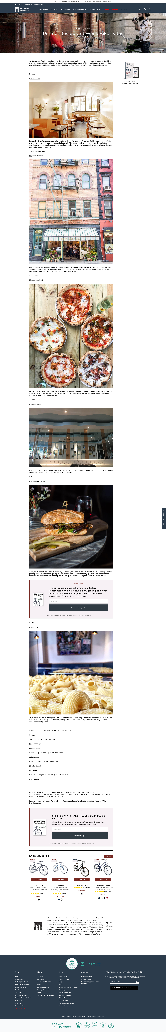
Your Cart (18, 990)
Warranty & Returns (65, 992)
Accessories (65, 9)
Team (39, 992)
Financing (62, 990)
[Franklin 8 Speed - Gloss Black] (104, 898)
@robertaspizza (36, 280)
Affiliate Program (64, 998)
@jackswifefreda (36, 156)
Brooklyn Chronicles (43, 990)
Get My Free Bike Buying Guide (124, 987)
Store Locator (95, 9)
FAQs (61, 984)
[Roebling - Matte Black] (39, 899)
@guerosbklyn (35, 744)
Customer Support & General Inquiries (90, 982)
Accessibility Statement (66, 1003)
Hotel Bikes (18, 1003)
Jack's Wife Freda (79, 801)
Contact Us (28, 4)
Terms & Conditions (65, 995)
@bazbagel (34, 779)
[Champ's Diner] (71, 437)
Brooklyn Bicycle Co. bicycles (54, 796)
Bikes (16, 976)
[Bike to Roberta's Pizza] (71, 336)
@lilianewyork (35, 627)
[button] (35, 893)
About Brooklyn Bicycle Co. (45, 995)
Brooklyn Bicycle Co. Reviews (24, 998)
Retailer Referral (64, 1000)
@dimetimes (35, 78)
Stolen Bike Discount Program (68, 987)
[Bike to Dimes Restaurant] (71, 110)
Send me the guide (78, 608)
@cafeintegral (35, 766)
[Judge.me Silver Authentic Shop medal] (95, 1025)
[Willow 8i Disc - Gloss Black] (82, 894)
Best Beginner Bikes (21, 981)
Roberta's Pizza (92, 801)
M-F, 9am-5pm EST (87, 976)
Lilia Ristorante (35, 803)
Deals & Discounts (111, 9)
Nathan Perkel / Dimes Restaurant (58, 801)
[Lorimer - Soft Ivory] (62, 899)
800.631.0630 (19, 4)
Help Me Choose (79, 9)
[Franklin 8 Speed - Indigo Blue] (99, 898)
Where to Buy (63, 976)
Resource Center (64, 979)
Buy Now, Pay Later (21, 995)
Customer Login (20, 992)
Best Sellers (43, 9)
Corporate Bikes (20, 1006)
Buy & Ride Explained (43, 987)
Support (124, 9)
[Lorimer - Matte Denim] (59, 899)
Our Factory (41, 979)
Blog (60, 981)
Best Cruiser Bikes (20, 987)
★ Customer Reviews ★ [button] (164, 518)
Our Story (40, 976)
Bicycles (54, 9)
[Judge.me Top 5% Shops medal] (111, 1025)
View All (108, 856)
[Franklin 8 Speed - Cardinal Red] (107, 898)
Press (39, 984)
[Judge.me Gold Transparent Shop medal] (87, 1025)
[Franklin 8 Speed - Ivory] (102, 898)
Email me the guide (80, 836)
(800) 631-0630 (86, 979)
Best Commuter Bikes (22, 984)
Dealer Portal (38, 4)
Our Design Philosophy (44, 981)
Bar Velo (102, 801)
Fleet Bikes (18, 1000)
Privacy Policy (63, 1006)
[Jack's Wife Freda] (71, 211)
